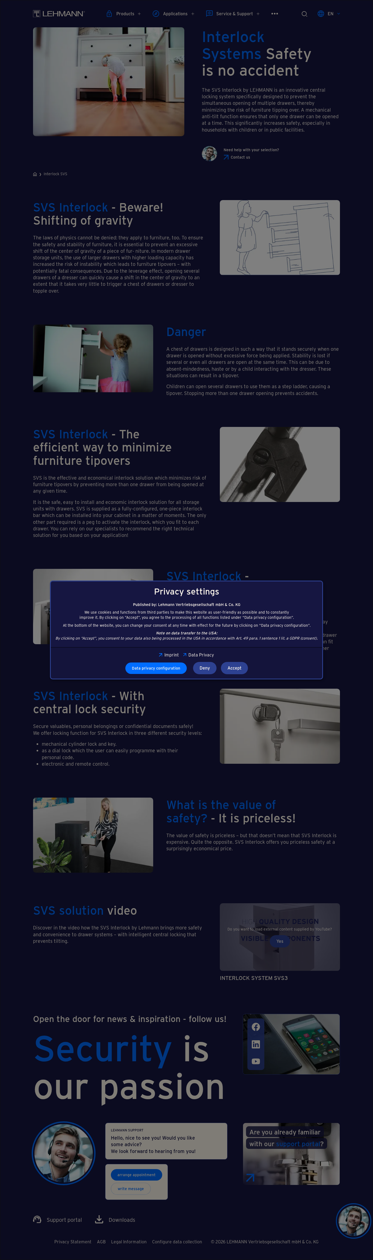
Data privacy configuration (156, 668)
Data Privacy (201, 655)
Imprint (171, 655)
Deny (205, 668)
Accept (234, 668)
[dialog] (186, 630)
